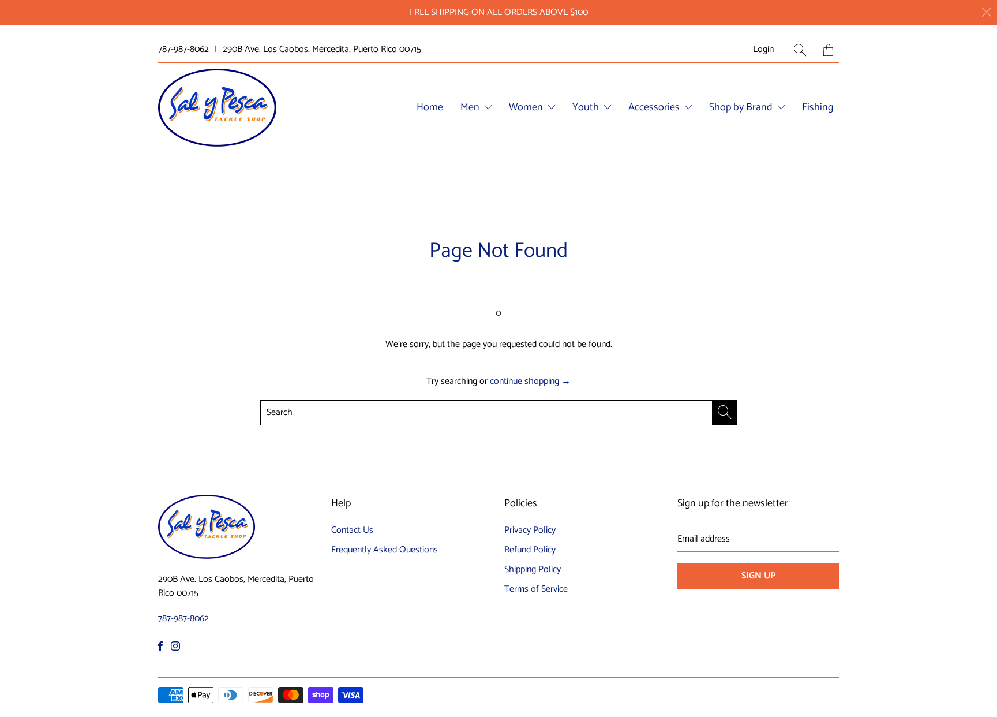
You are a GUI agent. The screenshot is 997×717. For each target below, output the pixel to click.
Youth (586, 107)
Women (527, 107)
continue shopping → (530, 381)
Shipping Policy (532, 569)
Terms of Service (536, 589)
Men (471, 107)
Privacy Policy (530, 530)
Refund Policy (530, 550)
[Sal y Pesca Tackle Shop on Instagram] (175, 646)
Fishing (817, 107)
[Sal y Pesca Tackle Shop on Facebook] (160, 646)
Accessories (655, 107)
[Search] (800, 50)
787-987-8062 (183, 50)
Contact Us (352, 530)
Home (430, 107)
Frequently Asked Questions (384, 550)
